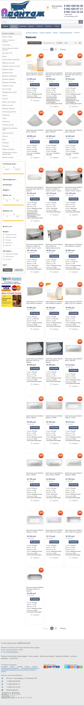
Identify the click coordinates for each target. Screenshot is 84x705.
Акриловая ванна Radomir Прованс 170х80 (54, 416)
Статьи (57, 26)
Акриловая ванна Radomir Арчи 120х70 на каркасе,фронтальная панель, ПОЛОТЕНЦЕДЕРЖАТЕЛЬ (54, 248)
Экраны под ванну (8, 149)
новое (60, 43)
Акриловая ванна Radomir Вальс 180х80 (34, 474)
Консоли (5, 99)
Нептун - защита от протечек (8, 40)
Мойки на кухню (7, 105)
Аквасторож (6, 45)
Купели (4, 95)
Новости (27, 666)
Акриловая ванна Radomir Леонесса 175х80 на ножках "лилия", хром (34, 246)
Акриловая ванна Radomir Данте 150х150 (34, 131)
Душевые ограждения (9, 76)
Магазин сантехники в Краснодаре (14, 656)
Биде (4, 139)
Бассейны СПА (7, 53)
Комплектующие (7, 157)
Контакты (48, 26)
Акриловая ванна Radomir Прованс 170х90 (34, 531)
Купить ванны (33, 656)
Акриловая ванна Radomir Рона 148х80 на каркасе (54, 302)
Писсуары (5, 146)
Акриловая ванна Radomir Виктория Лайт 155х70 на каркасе (54, 74)
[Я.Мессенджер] (66, 667)
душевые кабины (62, 656)
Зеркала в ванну (7, 85)
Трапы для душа (7, 133)
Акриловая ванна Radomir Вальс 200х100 (73, 359)
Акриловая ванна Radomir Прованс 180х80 (73, 474)
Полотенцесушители (9, 112)
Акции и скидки (7, 37)
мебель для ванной (47, 656)
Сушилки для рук (8, 125)
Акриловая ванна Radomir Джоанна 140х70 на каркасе (54, 360)
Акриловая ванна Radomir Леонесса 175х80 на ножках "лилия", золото (54, 189)
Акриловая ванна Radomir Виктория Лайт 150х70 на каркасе (73, 74)
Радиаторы (6, 115)
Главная (5, 26)
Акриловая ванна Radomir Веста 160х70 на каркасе (73, 531)
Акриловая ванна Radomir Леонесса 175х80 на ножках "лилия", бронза (73, 189)
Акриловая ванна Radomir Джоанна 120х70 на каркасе (34, 360)
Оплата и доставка (40, 26)
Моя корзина (57, 6)
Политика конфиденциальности (30, 668)
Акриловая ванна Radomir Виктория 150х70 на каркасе (34, 589)
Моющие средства (8, 108)
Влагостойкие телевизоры (11, 59)
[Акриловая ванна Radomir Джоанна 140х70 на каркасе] (54, 348)
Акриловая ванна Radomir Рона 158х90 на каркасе (34, 302)
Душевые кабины (8, 69)
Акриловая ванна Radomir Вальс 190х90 (34, 416)
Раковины (5, 143)
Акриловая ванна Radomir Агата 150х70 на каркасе (54, 531)
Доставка (19, 666)
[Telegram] (75, 667)
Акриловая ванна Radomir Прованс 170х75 (73, 416)
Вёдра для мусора (8, 63)
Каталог (14, 26)
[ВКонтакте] (69, 667)
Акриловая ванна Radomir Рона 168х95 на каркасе (73, 245)
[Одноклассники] (72, 667)
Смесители (6, 121)
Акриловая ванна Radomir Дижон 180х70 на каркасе (34, 74)
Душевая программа (9, 82)
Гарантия (31, 26)
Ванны (4, 56)
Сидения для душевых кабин (9, 129)
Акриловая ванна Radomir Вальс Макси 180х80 (54, 474)
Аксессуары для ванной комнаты (10, 49)
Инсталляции (6, 89)
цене (65, 42)
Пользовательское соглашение (9, 668)
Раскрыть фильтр (34, 43)
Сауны (4, 118)
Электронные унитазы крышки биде (9, 153)
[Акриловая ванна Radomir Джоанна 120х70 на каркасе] (34, 348)
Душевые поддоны (8, 79)
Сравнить (36, 100)
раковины (4, 658)
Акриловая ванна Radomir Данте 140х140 (54, 131)
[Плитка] (80, 42)
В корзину (35, 84)
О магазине (22, 26)
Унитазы (5, 136)
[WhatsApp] (81, 667)
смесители (14, 658)
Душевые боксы (7, 72)
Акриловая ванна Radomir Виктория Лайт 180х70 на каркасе (34, 189)
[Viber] (78, 667)
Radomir (31, 37)
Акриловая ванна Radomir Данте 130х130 (73, 131)
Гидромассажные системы (11, 66)
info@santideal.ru (12, 652)
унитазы (73, 656)
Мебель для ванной (8, 102)
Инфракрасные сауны (9, 92)
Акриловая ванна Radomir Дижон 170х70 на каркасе (73, 302)
